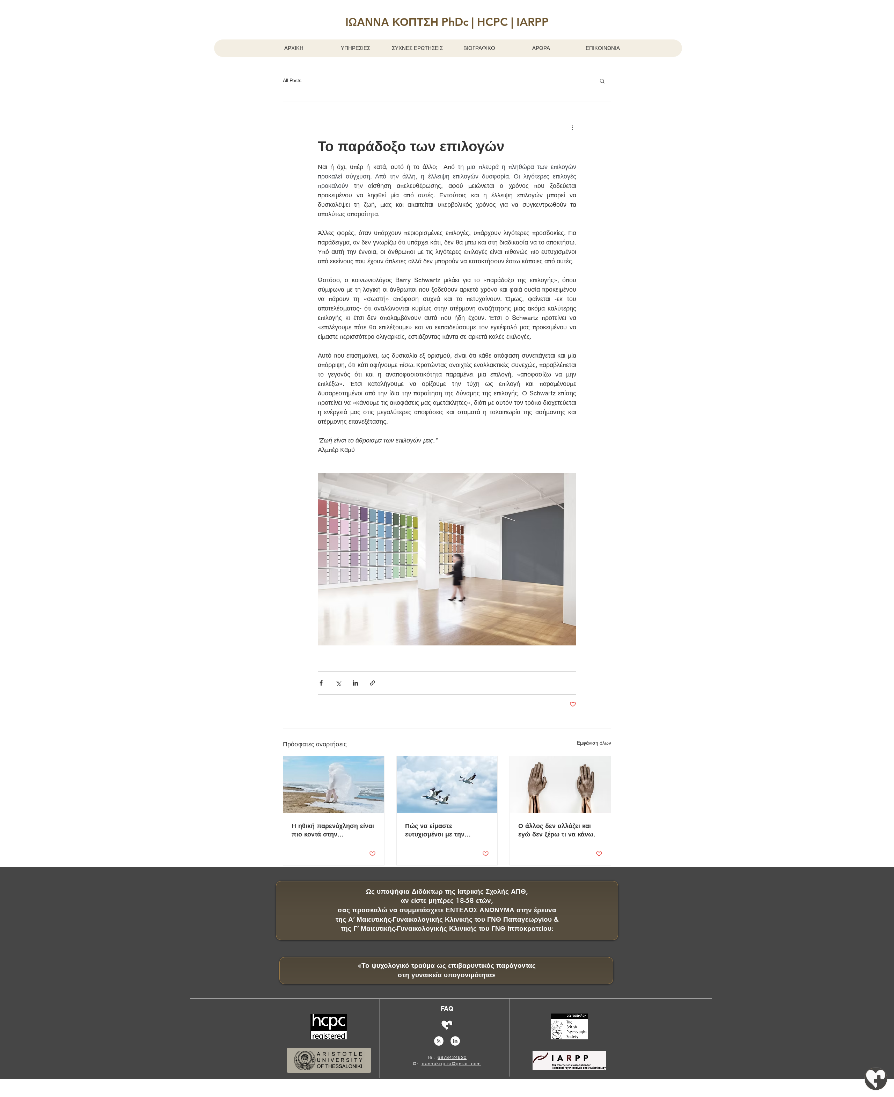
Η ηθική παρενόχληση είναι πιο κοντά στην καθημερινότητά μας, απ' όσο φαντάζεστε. (333, 829)
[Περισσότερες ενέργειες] (572, 127)
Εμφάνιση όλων (594, 743)
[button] (447, 22)
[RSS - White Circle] (439, 1041)
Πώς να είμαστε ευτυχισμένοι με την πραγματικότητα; (434, 829)
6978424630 (452, 1057)
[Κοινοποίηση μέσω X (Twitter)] (338, 683)
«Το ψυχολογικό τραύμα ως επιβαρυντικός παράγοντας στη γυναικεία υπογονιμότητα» (447, 970)
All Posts (292, 80)
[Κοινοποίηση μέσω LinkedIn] (355, 683)
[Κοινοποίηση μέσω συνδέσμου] (372, 683)
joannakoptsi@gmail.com (450, 1063)
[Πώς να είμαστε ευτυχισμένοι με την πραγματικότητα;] (447, 784)
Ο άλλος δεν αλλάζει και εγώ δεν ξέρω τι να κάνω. (556, 829)
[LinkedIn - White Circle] (455, 1041)
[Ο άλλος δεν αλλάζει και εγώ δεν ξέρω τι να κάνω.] (560, 784)
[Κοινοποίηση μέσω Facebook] (321, 683)
